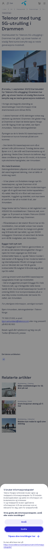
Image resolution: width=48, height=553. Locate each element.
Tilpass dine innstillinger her (21, 536)
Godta (24, 529)
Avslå (23, 522)
